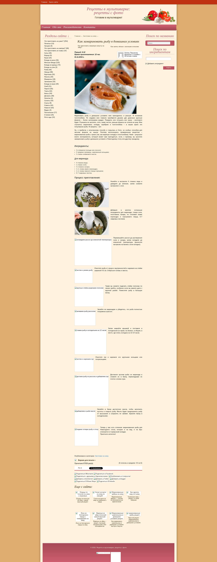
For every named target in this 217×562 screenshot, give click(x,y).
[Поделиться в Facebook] (104, 474)
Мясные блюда (49, 62)
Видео (46, 110)
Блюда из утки (49, 67)
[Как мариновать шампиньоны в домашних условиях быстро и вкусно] (116, 513)
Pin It (80, 468)
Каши (46, 58)
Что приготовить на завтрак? (54, 48)
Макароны (48, 79)
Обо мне (56, 27)
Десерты (47, 96)
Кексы (46, 93)
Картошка (47, 74)
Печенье (47, 43)
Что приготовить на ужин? (54, 41)
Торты (46, 91)
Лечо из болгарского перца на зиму (83, 524)
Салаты (47, 100)
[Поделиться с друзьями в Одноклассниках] (91, 476)
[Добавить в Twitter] (102, 479)
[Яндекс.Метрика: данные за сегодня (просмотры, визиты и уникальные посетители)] (103, 553)
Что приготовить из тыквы (53, 51)
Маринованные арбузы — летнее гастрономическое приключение (117, 499)
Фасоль (47, 77)
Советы (47, 105)
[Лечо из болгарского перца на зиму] (82, 513)
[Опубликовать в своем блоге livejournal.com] (120, 476)
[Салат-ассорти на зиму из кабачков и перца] (99, 492)
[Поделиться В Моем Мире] (85, 481)
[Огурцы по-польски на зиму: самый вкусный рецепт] (82, 492)
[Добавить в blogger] (118, 479)
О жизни (47, 115)
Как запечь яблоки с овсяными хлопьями (125, 46)
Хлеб (46, 86)
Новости (47, 108)
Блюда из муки (49, 84)
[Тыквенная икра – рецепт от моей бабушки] (133, 492)
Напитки (47, 98)
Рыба (46, 70)
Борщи (46, 55)
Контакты (89, 27)
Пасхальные (48, 112)
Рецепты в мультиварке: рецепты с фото (108, 10)
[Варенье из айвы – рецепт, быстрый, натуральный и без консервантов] (99, 513)
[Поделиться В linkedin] (106, 481)
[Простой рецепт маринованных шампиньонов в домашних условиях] (133, 513)
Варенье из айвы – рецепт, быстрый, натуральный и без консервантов (99, 523)
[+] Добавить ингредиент (154, 63)
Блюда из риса (49, 60)
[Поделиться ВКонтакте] (84, 474)
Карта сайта (53, 2)
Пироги (47, 89)
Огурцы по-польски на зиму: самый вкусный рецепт (82, 500)
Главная (44, 2)
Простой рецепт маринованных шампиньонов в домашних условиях (134, 520)
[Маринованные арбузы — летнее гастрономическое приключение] (116, 492)
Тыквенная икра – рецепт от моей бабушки (134, 498)
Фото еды (47, 117)
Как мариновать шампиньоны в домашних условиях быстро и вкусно (117, 523)
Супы (46, 53)
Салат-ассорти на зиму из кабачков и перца (99, 500)
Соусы (46, 103)
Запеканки (48, 81)
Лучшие (47, 46)
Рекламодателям (72, 27)
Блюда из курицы (50, 65)
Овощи (47, 72)
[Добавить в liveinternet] (84, 479)
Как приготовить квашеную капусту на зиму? (91, 46)
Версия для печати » (86, 460)
